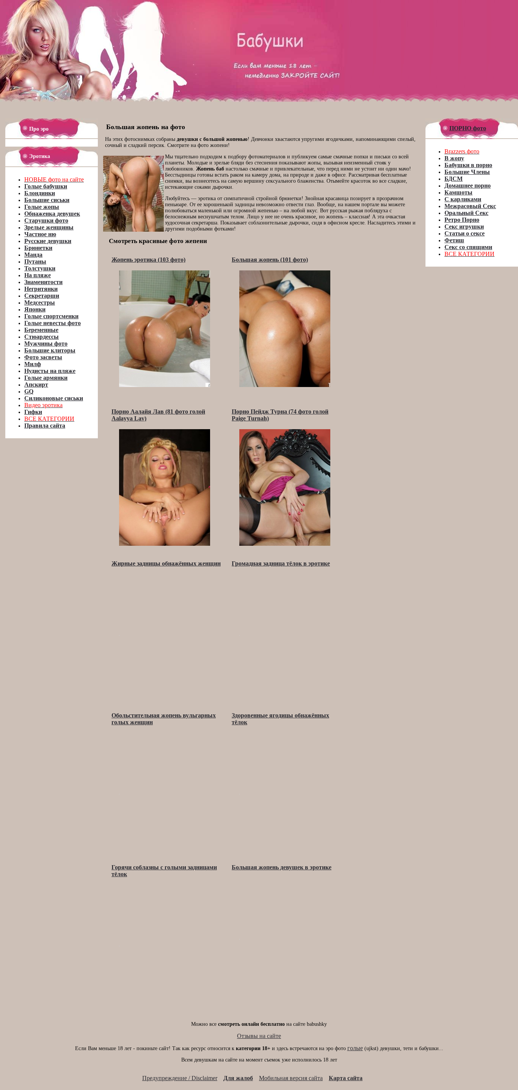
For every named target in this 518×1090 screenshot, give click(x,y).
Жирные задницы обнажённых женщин (166, 563)
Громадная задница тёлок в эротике (281, 563)
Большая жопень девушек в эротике (281, 867)
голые (355, 1048)
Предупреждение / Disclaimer (179, 1078)
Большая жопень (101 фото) (270, 259)
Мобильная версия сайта (291, 1078)
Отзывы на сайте (259, 1036)
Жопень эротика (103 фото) (148, 259)
